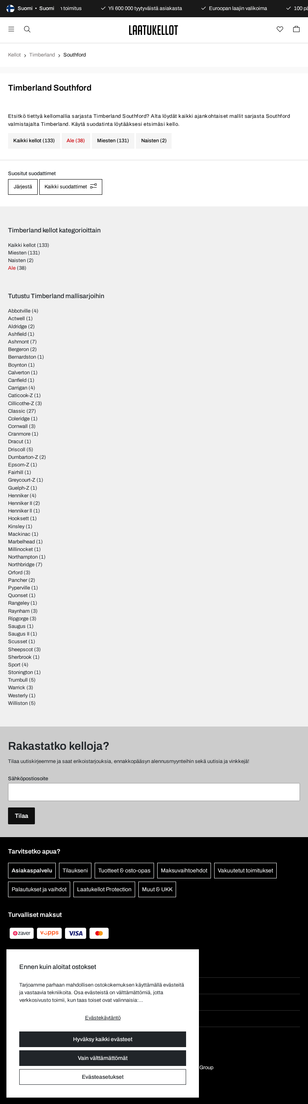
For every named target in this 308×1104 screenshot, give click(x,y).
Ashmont (18, 342)
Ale (12, 268)
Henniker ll (20, 511)
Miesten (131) (113, 140)
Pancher (17, 580)
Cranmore (19, 434)
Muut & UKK (157, 889)
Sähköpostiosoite (28, 778)
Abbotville (19, 311)
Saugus (17, 626)
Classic (16, 411)
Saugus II (18, 634)
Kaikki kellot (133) (34, 140)
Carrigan (17, 388)
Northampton (23, 557)
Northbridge (21, 564)
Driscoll (16, 449)
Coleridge (19, 419)
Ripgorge (18, 619)
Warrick (16, 687)
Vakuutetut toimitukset (245, 871)
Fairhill (15, 472)
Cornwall (18, 426)
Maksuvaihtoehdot (184, 871)
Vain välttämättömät (103, 1058)
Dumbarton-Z (23, 457)
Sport (14, 665)
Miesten (17, 253)
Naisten (17, 260)
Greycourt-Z (21, 480)
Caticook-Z (20, 395)
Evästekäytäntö (103, 1018)
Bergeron (18, 349)
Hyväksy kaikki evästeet (102, 1039)
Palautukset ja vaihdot (39, 889)
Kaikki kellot (22, 245)
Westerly (18, 695)
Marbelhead (21, 542)
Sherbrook (20, 657)
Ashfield (17, 334)
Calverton (19, 372)
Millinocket (20, 549)
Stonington (20, 672)
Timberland (42, 55)
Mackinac (19, 534)
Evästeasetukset (103, 1077)
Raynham (19, 611)
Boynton (17, 365)
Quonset (18, 595)
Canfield (17, 380)
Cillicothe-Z (21, 403)
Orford (15, 572)
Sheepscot (20, 649)
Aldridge (17, 326)
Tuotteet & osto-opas (124, 871)
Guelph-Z (18, 488)
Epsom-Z (18, 465)
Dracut (15, 441)
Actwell (16, 318)
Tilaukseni (75, 871)
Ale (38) (76, 140)
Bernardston (22, 357)
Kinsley (16, 526)
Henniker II (20, 503)
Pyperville (19, 588)
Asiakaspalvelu (32, 871)
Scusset (17, 641)
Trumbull (18, 680)
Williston (18, 703)
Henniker (18, 496)
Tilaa (21, 816)
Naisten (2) (154, 140)
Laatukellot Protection (104, 889)
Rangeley (18, 603)
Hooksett (18, 518)
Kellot (14, 55)
